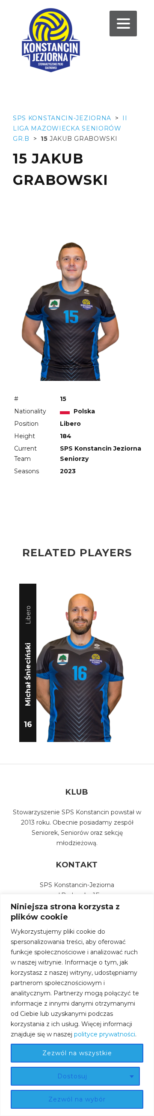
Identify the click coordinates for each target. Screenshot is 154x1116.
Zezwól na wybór (77, 1099)
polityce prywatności (104, 1034)
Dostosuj (72, 1076)
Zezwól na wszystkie (77, 1053)
